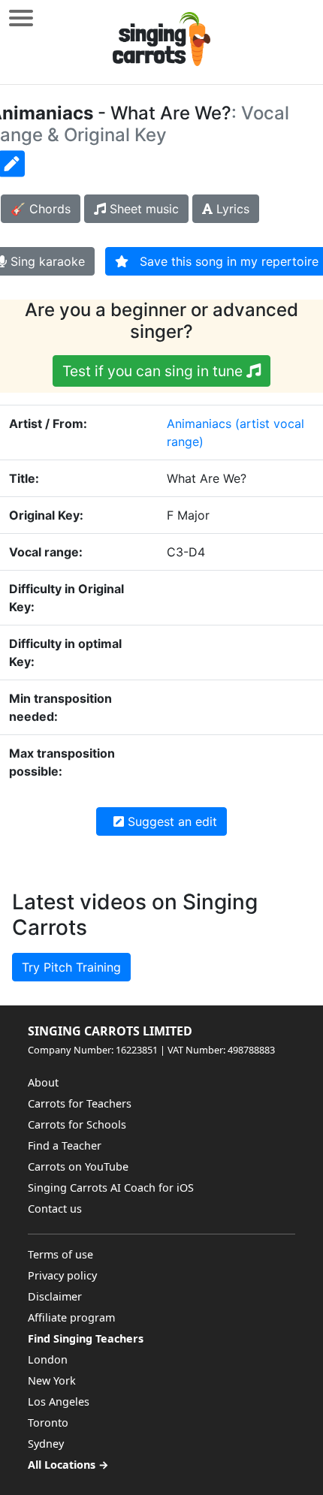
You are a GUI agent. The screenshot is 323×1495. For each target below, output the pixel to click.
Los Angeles (58, 1401)
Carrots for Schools (77, 1124)
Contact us (55, 1208)
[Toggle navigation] (21, 17)
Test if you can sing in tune (154, 371)
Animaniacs (199, 423)
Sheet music (142, 208)
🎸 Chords (41, 208)
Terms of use (60, 1254)
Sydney (46, 1443)
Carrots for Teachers (79, 1103)
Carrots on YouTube (78, 1166)
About (43, 1082)
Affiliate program (71, 1317)
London (48, 1359)
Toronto (48, 1422)
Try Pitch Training (71, 967)
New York (52, 1380)
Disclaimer (55, 1296)
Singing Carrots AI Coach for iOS (111, 1187)
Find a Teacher (64, 1145)
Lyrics (231, 208)
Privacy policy (62, 1275)
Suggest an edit (170, 821)
